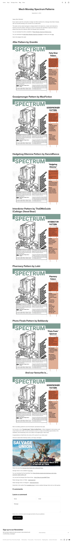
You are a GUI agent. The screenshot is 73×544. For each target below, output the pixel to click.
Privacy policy (31, 539)
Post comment (17, 517)
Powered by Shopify (16, 539)
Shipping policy (45, 539)
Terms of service (37, 539)
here (53, 34)
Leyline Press (9, 539)
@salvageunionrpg (34, 482)
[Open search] (62, 2)
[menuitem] (23, 2)
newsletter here (30, 485)
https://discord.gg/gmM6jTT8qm (42, 477)
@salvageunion (31, 480)
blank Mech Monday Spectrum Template (32, 34)
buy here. (30, 470)
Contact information (53, 539)
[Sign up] (68, 532)
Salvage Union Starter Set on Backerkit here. (32, 468)
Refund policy (24, 539)
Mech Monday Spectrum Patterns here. (42, 31)
